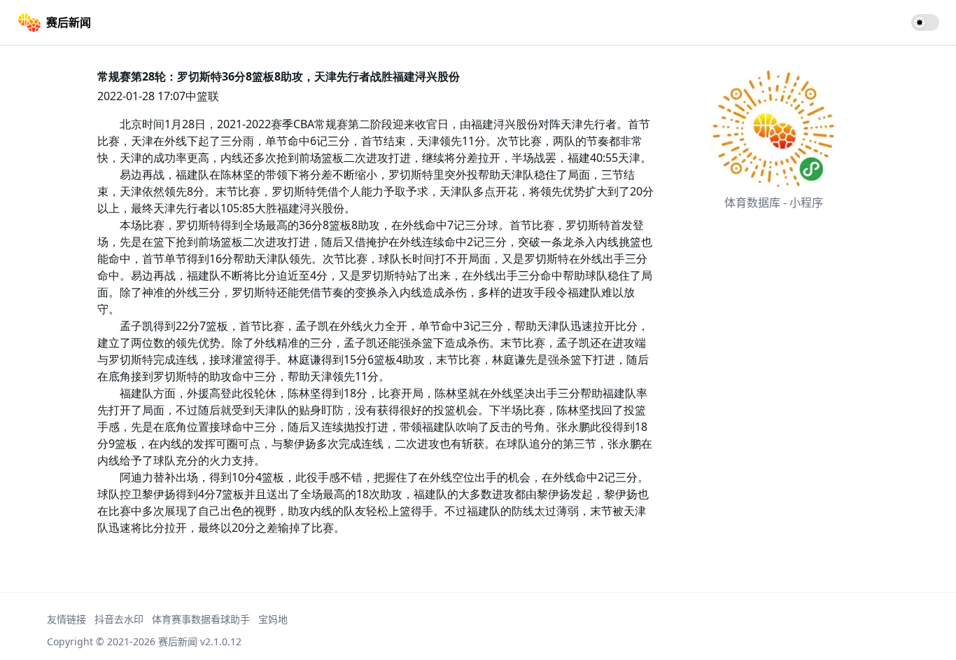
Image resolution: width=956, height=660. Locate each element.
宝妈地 (273, 619)
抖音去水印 (118, 619)
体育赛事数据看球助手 (201, 619)
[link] (54, 22)
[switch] (925, 22)
